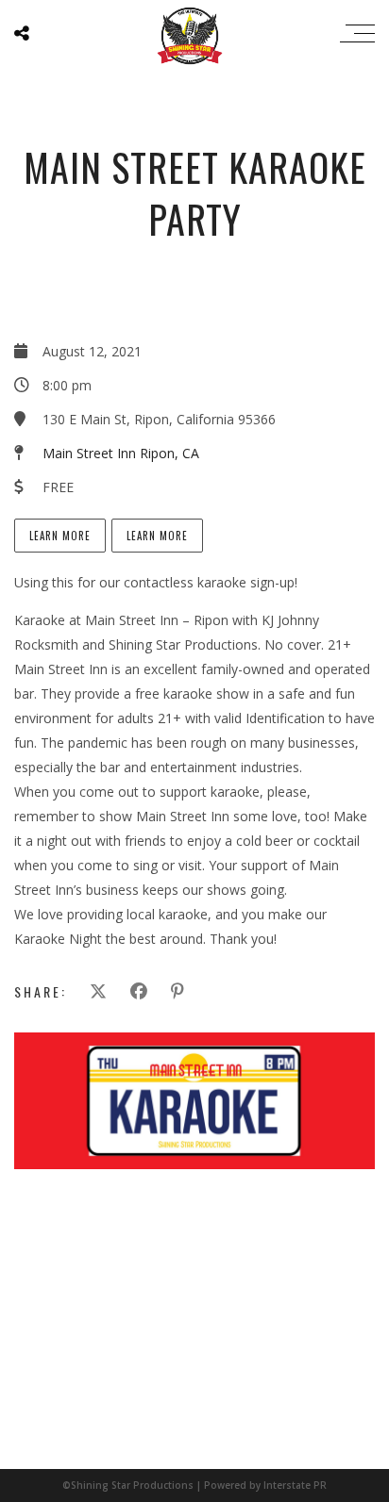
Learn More (60, 535)
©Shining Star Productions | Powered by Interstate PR (194, 1485)
